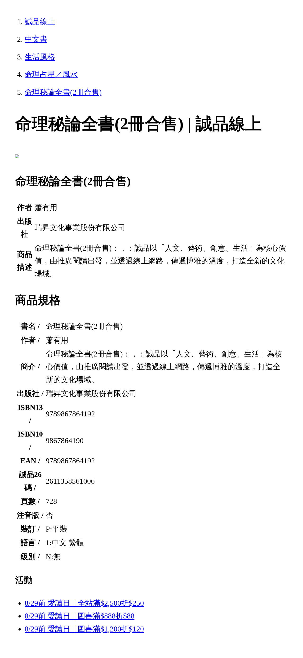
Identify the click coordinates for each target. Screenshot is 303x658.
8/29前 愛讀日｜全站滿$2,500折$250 (84, 603)
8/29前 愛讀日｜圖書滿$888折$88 (79, 616)
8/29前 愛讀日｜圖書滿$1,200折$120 (84, 629)
